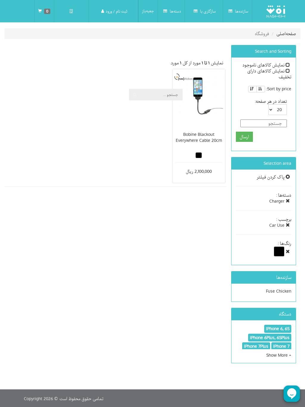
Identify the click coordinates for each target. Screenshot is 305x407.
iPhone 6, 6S (278, 329)
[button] (278, 355)
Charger (277, 201)
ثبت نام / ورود (116, 11)
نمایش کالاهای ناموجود (264, 65)
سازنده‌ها (241, 11)
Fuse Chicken (278, 291)
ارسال (244, 137)
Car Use (277, 225)
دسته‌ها (175, 11)
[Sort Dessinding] (252, 89)
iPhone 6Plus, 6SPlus (270, 338)
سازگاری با (207, 11)
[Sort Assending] (260, 89)
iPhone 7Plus (256, 346)
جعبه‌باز (148, 11)
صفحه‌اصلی (286, 34)
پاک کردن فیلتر (271, 177)
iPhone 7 (281, 346)
